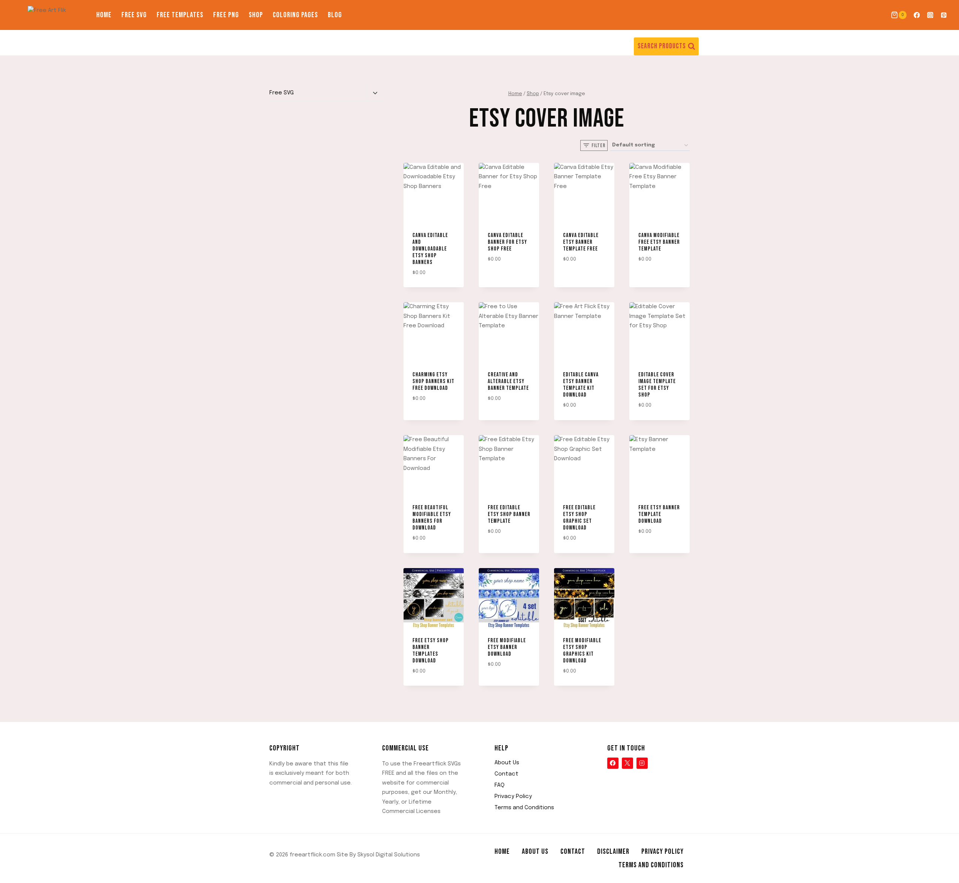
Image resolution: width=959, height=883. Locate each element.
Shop (256, 14)
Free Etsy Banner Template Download (659, 514)
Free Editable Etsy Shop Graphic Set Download (579, 517)
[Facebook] (916, 15)
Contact (506, 774)
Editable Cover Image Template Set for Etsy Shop (657, 384)
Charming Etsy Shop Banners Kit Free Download (433, 381)
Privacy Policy (513, 796)
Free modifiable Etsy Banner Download (507, 647)
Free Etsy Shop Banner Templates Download (430, 650)
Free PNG (226, 14)
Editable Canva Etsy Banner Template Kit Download (581, 384)
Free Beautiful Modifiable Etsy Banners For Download (431, 517)
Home (104, 14)
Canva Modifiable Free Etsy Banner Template (659, 242)
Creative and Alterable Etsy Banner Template (508, 381)
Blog (335, 14)
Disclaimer (613, 851)
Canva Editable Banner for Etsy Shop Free (507, 242)
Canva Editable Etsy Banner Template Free (581, 242)
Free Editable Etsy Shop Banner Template (509, 514)
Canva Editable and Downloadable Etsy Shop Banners (430, 249)
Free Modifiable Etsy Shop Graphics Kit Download (582, 650)
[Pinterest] (944, 15)
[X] (627, 763)
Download (497, 281)
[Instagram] (930, 15)
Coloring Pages (295, 14)
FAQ (499, 785)
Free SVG (134, 14)
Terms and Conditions (524, 808)
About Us (506, 763)
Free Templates (180, 14)
